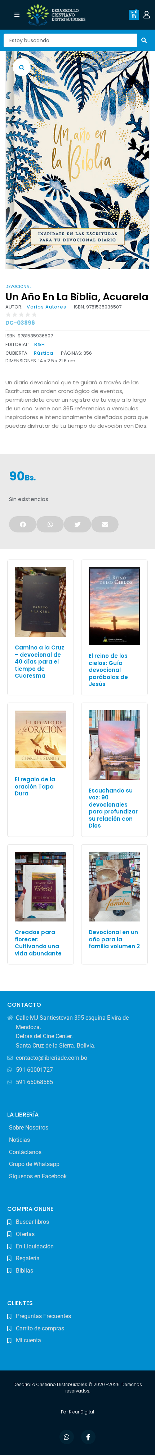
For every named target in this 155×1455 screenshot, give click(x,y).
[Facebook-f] (88, 1437)
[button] (17, 15)
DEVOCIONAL (18, 286)
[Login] (147, 15)
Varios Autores (46, 307)
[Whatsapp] (66, 1437)
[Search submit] (144, 40)
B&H (39, 344)
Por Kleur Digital (77, 1412)
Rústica (43, 353)
